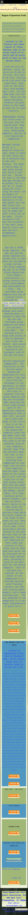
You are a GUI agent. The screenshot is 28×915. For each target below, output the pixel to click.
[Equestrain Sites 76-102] (14, 632)
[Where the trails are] (14, 617)
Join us (12, 5)
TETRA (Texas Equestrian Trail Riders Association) (14, 303)
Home (2, 5)
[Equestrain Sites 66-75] (14, 624)
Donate (23, 5)
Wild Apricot (21, 909)
